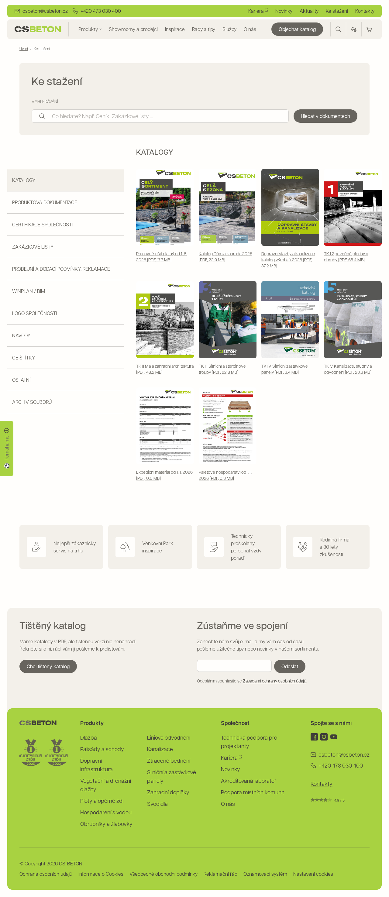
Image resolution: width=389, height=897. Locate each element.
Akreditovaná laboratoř (248, 780)
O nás (250, 29)
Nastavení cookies (313, 874)
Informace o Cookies (100, 874)
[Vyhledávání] (338, 29)
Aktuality (309, 11)
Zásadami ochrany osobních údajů (274, 680)
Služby (229, 29)
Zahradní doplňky (168, 792)
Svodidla (157, 803)
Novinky (283, 11)
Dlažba (88, 737)
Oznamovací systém (265, 874)
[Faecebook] (314, 737)
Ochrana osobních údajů (45, 874)
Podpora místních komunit (252, 792)
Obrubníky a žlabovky (106, 823)
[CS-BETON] (37, 29)
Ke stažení (337, 11)
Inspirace (175, 29)
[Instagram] (324, 737)
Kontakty (364, 11)
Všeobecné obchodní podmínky (163, 874)
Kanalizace (160, 748)
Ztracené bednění (168, 760)
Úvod (23, 48)
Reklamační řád (220, 874)
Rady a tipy (203, 29)
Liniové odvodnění (168, 737)
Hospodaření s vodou (106, 812)
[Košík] (369, 29)
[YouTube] (333, 737)
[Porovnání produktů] (354, 29)
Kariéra (256, 11)
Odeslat (289, 666)
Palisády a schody (102, 748)
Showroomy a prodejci (133, 29)
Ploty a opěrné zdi (101, 800)
